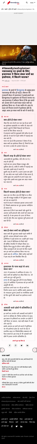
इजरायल (5, 90)
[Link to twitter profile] (16, 426)
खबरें (6, 9)
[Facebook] (10, 346)
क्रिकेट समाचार (29, 405)
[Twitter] (21, 346)
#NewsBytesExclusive (8, 401)
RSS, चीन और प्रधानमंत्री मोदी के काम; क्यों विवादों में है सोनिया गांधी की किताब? (17, 360)
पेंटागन (4, 379)
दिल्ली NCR (5, 371)
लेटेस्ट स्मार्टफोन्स (16, 409)
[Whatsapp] (16, 346)
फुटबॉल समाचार (5, 409)
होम (2, 9)
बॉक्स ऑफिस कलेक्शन (18, 405)
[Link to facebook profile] (11, 426)
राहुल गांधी (4, 412)
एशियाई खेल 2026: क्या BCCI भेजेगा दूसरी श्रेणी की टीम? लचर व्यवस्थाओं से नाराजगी (18, 384)
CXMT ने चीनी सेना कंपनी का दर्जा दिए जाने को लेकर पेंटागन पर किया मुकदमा (17, 376)
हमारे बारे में (4, 419)
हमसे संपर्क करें (28, 419)
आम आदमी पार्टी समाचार (24, 401)
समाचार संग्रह (24, 422)
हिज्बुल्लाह (20, 90)
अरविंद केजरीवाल (6, 397)
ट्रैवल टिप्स (32, 397)
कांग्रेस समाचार (16, 397)
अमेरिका (15, 254)
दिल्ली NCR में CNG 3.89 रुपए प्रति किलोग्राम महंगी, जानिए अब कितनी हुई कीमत (17, 368)
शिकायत (11, 422)
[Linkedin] (27, 346)
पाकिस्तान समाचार (27, 409)
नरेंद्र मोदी (24, 397)
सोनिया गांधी (5, 363)
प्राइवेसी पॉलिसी (14, 419)
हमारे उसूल (4, 422)
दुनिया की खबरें (12, 9)
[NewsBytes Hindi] (13, 2)
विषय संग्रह (32, 422)
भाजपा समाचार (5, 405)
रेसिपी (10, 412)
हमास (5, 280)
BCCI (3, 387)
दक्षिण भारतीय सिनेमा (19, 412)
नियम (21, 419)
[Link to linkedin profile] (21, 426)
